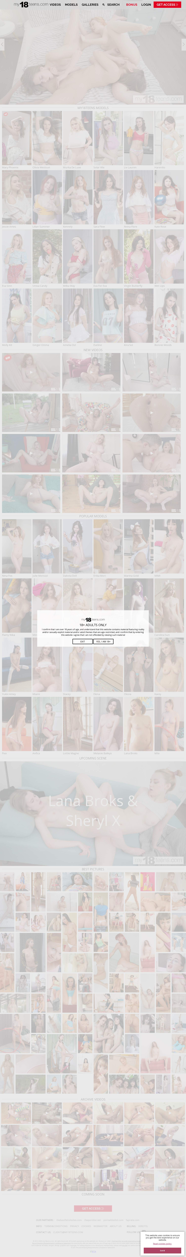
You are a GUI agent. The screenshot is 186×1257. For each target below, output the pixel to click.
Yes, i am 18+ (103, 641)
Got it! (162, 1250)
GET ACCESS (166, 4)
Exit (82, 641)
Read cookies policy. (162, 1243)
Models (71, 4)
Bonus (131, 4)
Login (146, 4)
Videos (55, 4)
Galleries (90, 4)
